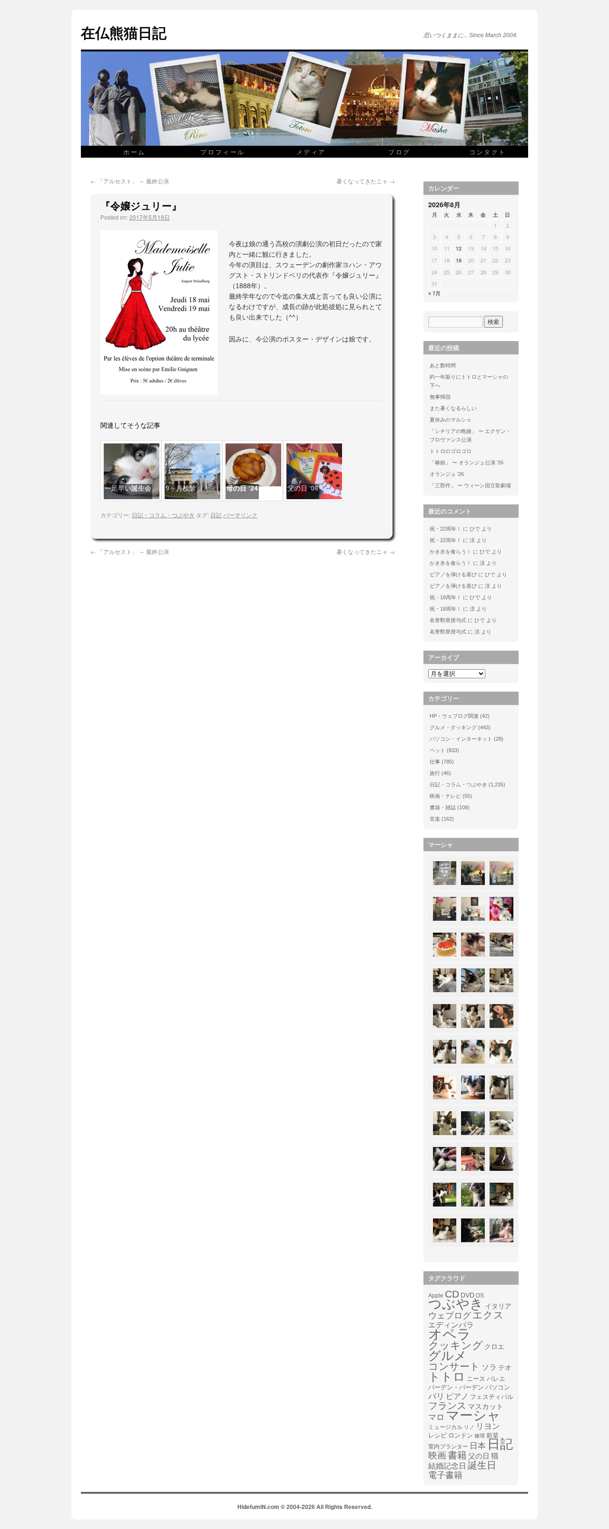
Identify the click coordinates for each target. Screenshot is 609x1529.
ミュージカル (445, 1427)
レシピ (437, 1435)
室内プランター (448, 1446)
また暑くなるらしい (453, 408)
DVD (467, 1295)
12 (459, 248)
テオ (504, 1367)
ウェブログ (449, 1315)
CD (452, 1294)
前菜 (492, 1435)
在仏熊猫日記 (124, 32)
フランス (447, 1405)
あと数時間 (443, 365)
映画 (437, 1455)
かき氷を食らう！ (450, 551)
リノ (469, 1427)
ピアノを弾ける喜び (453, 574)
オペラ (449, 1334)
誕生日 (482, 1465)
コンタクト (487, 151)
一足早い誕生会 (128, 488)
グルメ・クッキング (453, 727)
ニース (476, 1379)
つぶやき (455, 1304)
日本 (478, 1446)
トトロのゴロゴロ (450, 451)
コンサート (454, 1366)
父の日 (479, 1456)
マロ (436, 1417)
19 (459, 260)
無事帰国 (440, 397)
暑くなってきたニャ (365, 181)
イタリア (498, 1306)
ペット (437, 750)
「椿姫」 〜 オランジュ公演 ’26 (466, 462)
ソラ (489, 1367)
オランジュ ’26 (447, 474)
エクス (488, 1315)
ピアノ (457, 1396)
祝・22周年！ (446, 529)
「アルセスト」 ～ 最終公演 (129, 181)
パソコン (497, 1387)
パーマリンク (240, 515)
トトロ (446, 1376)
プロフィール (222, 151)
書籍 (457, 1455)
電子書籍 (445, 1475)
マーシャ (473, 1415)
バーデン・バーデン (456, 1387)
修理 (479, 1435)
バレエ (496, 1379)
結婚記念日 (447, 1466)
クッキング (455, 1345)
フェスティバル (491, 1397)
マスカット (485, 1406)
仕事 (435, 761)
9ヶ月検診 (181, 488)
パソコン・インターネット (461, 739)
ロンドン (460, 1435)
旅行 (435, 773)
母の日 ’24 (242, 488)
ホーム (134, 151)
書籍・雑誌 (443, 807)
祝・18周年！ (446, 597)
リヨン (488, 1426)
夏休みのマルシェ (450, 419)
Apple (435, 1295)
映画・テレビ (445, 796)
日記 (216, 515)
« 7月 (434, 293)
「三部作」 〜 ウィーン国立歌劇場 (470, 485)
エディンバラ (451, 1325)
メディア (311, 151)
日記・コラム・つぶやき (163, 515)
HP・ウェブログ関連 (454, 716)
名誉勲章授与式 (448, 620)
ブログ (399, 151)
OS (480, 1295)
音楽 (435, 819)
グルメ (447, 1355)
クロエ (494, 1346)
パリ (436, 1396)
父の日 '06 (302, 488)
